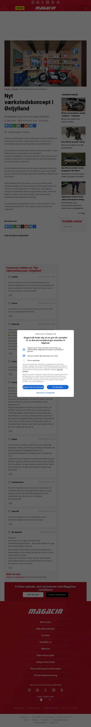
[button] (45, 360)
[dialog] (45, 363)
